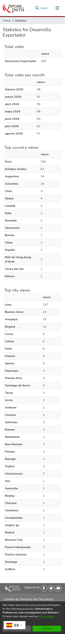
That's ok (47, 628)
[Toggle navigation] (57, 8)
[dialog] (32, 617)
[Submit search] (37, 8)
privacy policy (46, 616)
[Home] (13, 8)
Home (7, 21)
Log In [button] (44, 8)
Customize (8, 621)
